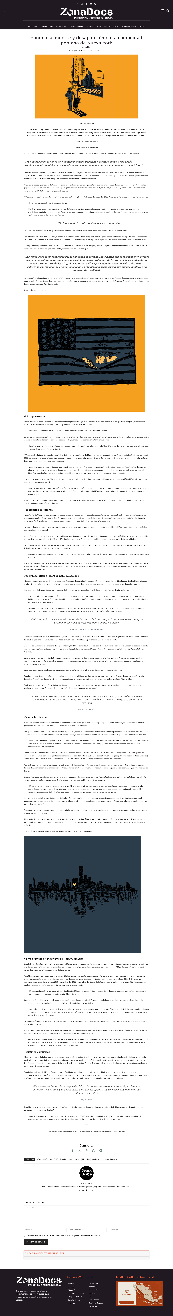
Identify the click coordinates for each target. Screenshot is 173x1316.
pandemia (95, 1159)
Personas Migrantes (109, 1159)
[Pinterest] (86, 1150)
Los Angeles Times (66, 768)
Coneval (27, 652)
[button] (167, 10)
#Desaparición (42, 1159)
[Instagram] (86, 4)
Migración (86, 1159)
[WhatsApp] (93, 1150)
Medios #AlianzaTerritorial (135, 1277)
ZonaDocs (81, 50)
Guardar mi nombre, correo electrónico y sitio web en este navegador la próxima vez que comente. (64, 1236)
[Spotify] (95, 4)
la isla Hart (123, 458)
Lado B (94, 142)
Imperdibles (86, 47)
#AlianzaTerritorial (79, 1277)
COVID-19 (54, 1159)
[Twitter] (82, 4)
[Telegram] (100, 1150)
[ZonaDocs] (86, 1173)
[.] (4, 10)
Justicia (77, 1159)
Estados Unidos (66, 1159)
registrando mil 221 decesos (127, 637)
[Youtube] (91, 4)
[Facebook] (77, 4)
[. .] (36, 1281)
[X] (79, 1150)
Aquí (96, 1131)
